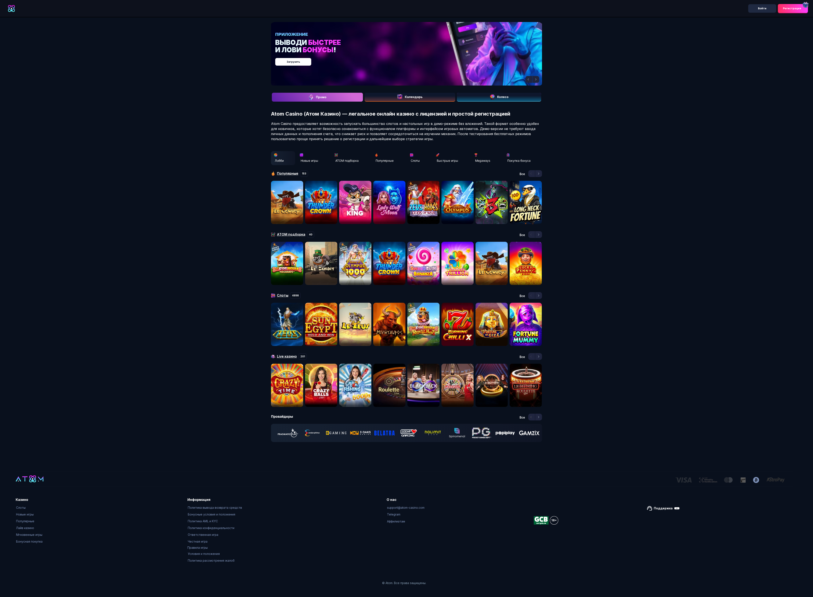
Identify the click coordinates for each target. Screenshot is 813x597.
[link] (288, 433)
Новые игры (309, 160)
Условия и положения (204, 554)
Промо (321, 97)
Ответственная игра (203, 534)
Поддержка (663, 508)
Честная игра (197, 541)
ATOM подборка (347, 160)
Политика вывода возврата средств (215, 507)
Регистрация (792, 8)
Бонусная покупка (29, 541)
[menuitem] (29, 507)
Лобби (279, 160)
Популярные (385, 160)
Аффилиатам (396, 521)
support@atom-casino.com (405, 507)
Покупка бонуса (519, 160)
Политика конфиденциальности (211, 528)
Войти (762, 8)
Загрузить (411, 59)
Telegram (393, 514)
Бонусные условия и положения (211, 514)
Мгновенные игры (29, 534)
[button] (528, 79)
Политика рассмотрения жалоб (211, 560)
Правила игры (197, 547)
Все (522, 174)
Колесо (503, 97)
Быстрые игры (447, 160)
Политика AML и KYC (203, 521)
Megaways (482, 160)
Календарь (414, 97)
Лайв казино (25, 528)
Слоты (415, 160)
